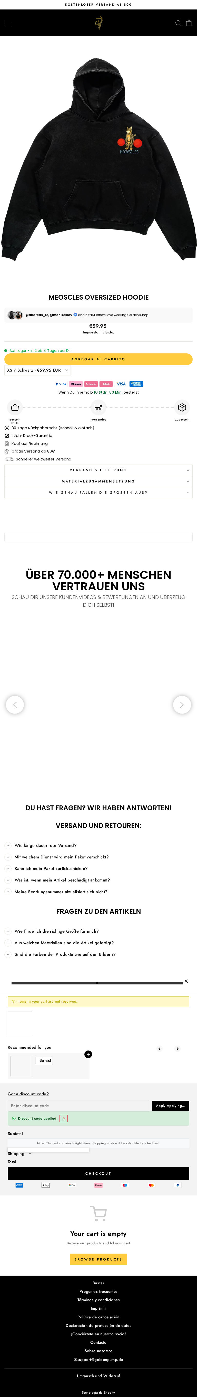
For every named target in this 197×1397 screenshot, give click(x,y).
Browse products (98, 1259)
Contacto (98, 1342)
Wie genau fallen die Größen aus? (98, 492)
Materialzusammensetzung (98, 481)
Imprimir (98, 1308)
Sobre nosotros (99, 1351)
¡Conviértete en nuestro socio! (98, 1334)
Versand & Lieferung (98, 470)
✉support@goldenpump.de (98, 1359)
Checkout (98, 1173)
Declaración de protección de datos (98, 1325)
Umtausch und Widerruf (98, 1376)
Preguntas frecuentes (98, 1291)
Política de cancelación (98, 1317)
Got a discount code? (28, 1094)
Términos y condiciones (98, 1300)
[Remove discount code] (64, 1118)
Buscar (98, 1283)
